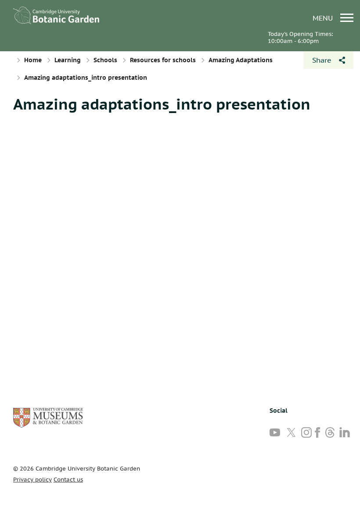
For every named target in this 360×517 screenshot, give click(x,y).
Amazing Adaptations (241, 60)
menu (324, 18)
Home (33, 60)
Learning (67, 60)
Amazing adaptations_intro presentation (161, 103)
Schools (105, 60)
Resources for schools (163, 60)
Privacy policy (32, 479)
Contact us (68, 479)
